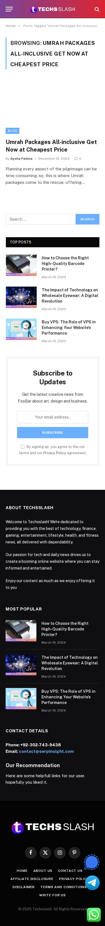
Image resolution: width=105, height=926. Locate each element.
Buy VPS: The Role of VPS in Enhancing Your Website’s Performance (69, 327)
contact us (70, 871)
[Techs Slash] (52, 9)
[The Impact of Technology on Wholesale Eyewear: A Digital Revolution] (21, 297)
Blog (12, 130)
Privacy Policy (54, 453)
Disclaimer (24, 887)
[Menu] (9, 9)
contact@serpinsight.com (46, 751)
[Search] (96, 9)
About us (43, 871)
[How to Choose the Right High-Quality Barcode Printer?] (21, 265)
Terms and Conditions (63, 887)
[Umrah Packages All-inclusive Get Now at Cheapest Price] (52, 107)
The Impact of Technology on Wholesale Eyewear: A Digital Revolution (70, 295)
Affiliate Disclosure (31, 879)
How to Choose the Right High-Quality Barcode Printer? (65, 263)
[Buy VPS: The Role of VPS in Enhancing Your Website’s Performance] (21, 329)
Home (22, 871)
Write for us (52, 895)
